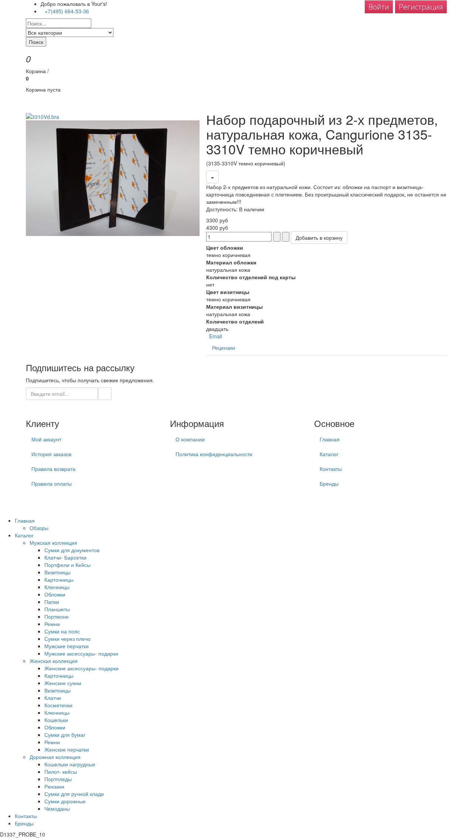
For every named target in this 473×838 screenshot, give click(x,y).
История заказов (51, 454)
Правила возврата (53, 468)
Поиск (36, 41)
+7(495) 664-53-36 (67, 11)
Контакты (331, 468)
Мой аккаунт (46, 439)
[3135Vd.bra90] (113, 177)
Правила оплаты (51, 483)
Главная (330, 439)
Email (215, 336)
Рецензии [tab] (223, 347)
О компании (190, 439)
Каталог (329, 454)
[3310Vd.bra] (42, 115)
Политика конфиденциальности (214, 454)
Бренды (329, 483)
